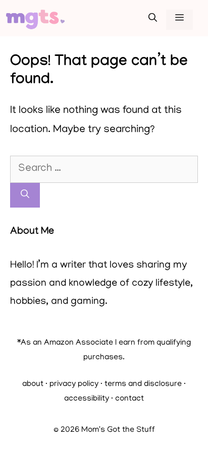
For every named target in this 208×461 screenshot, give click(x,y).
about (32, 384)
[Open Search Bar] (152, 20)
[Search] (25, 195)
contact (129, 399)
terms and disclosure (143, 384)
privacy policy (73, 384)
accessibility (86, 399)
